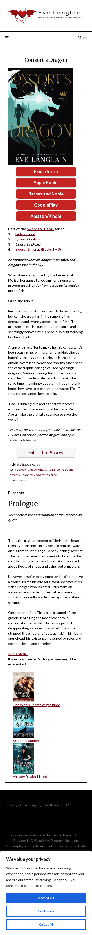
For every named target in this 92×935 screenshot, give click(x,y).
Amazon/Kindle (45, 216)
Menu (82, 37)
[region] (46, 893)
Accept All (46, 898)
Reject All (46, 924)
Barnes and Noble (46, 193)
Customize (46, 911)
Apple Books (46, 182)
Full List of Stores (45, 452)
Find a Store (46, 171)
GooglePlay (46, 205)
